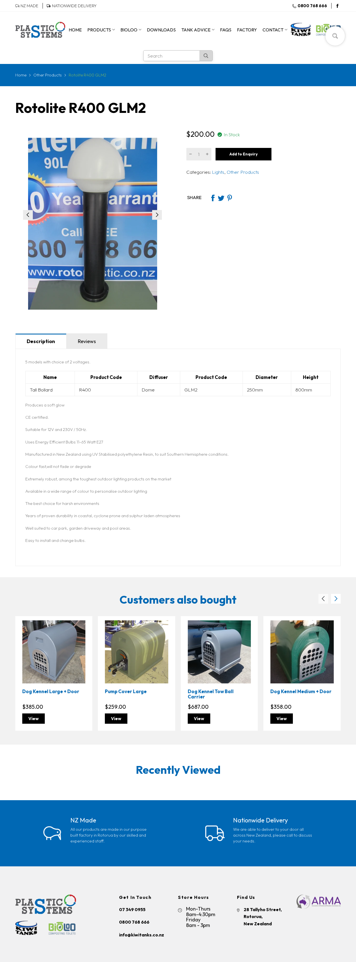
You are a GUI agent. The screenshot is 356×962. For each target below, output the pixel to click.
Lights (217, 172)
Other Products (242, 172)
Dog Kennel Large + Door (50, 691)
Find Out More (83, 849)
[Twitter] (221, 197)
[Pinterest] (229, 197)
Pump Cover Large (126, 691)
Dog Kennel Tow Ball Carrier (211, 694)
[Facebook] (337, 6)
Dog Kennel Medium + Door (301, 691)
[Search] (205, 56)
